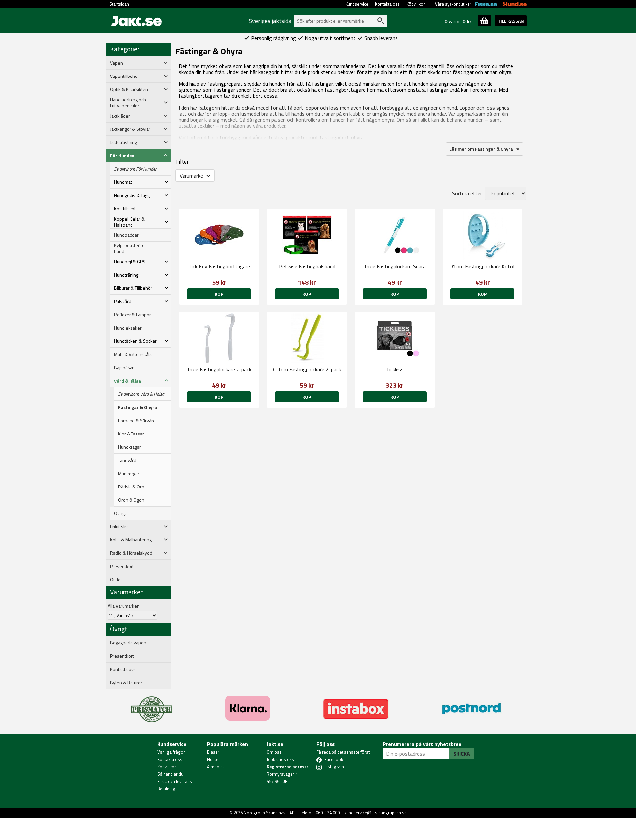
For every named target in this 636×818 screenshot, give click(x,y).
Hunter (213, 759)
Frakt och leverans (174, 781)
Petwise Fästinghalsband (307, 266)
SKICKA (461, 754)
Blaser (213, 752)
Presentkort (122, 566)
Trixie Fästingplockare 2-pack (219, 369)
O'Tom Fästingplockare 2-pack (307, 369)
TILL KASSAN (511, 20)
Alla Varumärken (124, 605)
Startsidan (119, 4)
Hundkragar (129, 447)
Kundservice (356, 4)
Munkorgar (128, 474)
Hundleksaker (128, 328)
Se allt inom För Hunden (135, 169)
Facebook (333, 759)
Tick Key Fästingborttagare (219, 266)
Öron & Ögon (131, 500)
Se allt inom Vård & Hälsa (141, 394)
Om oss (274, 752)
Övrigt (120, 513)
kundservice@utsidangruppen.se (375, 812)
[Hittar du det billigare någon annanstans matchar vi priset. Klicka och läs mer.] (152, 705)
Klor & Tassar (131, 434)
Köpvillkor (415, 4)
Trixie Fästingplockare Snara (395, 266)
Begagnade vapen (128, 642)
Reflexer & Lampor (132, 315)
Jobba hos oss (280, 759)
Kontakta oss (387, 4)
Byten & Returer (126, 682)
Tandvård (127, 460)
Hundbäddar (126, 235)
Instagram (334, 766)
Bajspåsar (124, 368)
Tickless (395, 369)
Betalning (166, 788)
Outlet (116, 580)
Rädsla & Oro (131, 487)
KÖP (306, 293)
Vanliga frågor (171, 752)
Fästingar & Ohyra (137, 407)
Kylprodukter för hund (130, 248)
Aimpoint (215, 766)
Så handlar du (170, 774)
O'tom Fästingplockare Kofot (482, 266)
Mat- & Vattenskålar (133, 354)
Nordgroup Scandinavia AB (269, 812)
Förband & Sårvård (137, 421)
